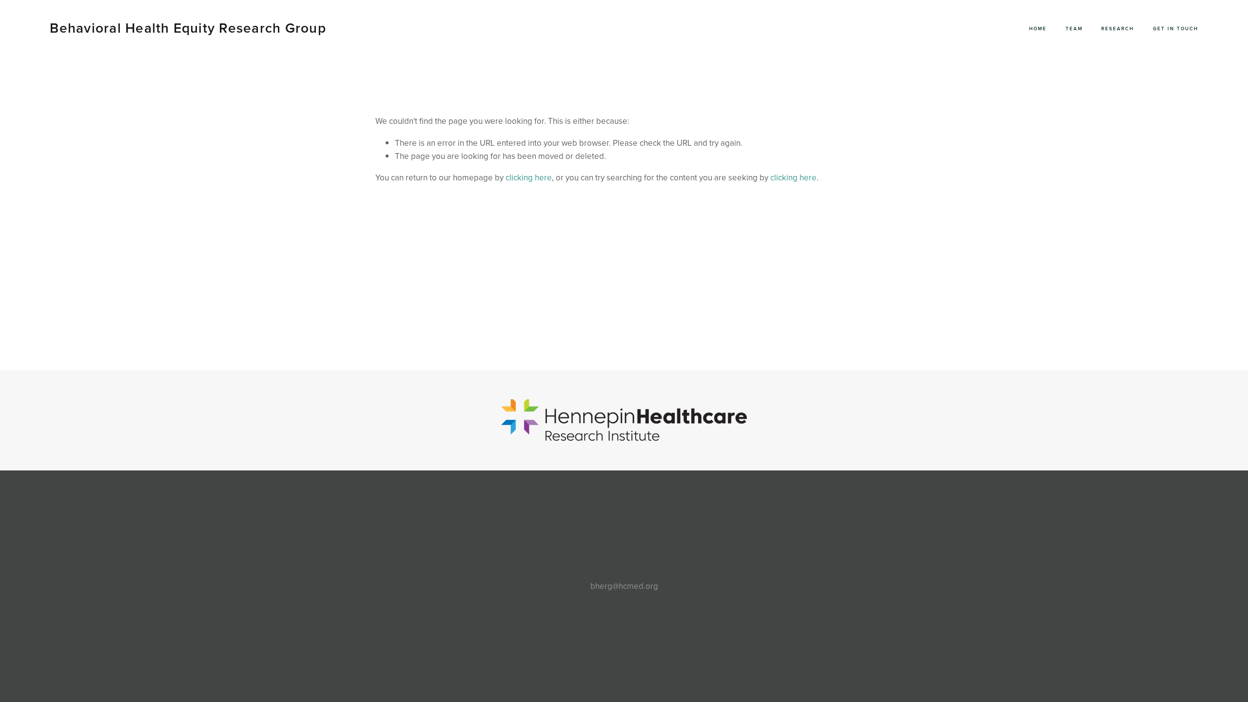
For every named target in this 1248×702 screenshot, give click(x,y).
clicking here (529, 177)
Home (1038, 28)
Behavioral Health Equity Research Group (188, 28)
